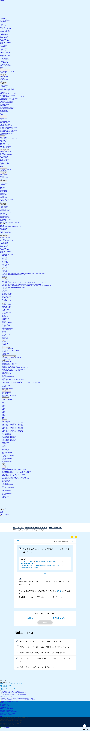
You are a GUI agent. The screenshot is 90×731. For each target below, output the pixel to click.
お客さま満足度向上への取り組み (6, 390)
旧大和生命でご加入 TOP (5, 45)
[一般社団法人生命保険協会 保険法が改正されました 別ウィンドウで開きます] (13, 692)
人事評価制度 (5, 483)
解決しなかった (59, 618)
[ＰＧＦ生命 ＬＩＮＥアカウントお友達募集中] (10, 691)
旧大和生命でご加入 (3, 167)
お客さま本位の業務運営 (7, 388)
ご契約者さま (3, 18)
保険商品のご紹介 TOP (7, 293)
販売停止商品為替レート (4, 278)
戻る (18, 540)
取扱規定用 (4, 276)
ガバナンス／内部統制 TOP (8, 348)
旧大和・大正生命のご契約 (29, 567)
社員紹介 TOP (5, 468)
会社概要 (4, 346)
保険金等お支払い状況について (4, 150)
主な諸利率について (6, 312)
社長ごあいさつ (5, 343)
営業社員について (6, 480)
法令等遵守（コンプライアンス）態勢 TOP (11, 357)
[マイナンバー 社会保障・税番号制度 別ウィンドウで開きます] (18, 699)
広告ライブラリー (6, 442)
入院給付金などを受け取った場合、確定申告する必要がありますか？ (46, 647)
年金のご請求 (2, 136)
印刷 (72, 541)
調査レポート (4, 420)
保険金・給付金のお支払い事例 (3, 116)
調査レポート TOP (6, 421)
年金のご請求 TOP (4, 137)
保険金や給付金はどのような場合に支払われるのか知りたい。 (43, 641)
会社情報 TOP (5, 316)
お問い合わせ (5, 497)
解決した (30, 618)
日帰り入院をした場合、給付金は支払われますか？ (39, 667)
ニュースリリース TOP (7, 399)
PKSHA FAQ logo (86, 729)
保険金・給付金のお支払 (55, 527)
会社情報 (4, 315)
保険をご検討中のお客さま (8, 254)
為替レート (4, 255)
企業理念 (4, 344)
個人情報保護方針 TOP (7, 361)
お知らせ (4, 418)
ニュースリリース (5, 398)
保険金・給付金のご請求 (3, 75)
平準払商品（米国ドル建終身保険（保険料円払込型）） (14, 274)
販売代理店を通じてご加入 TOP (7, 20)
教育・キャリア (5, 481)
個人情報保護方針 (5, 360)
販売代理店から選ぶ (6, 307)
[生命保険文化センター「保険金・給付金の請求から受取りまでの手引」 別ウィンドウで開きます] (17, 698)
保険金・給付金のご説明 (3, 83)
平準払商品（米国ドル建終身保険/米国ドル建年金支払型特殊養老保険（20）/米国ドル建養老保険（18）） (25, 273)
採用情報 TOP (5, 445)
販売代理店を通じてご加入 (5, 69)
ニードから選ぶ (5, 309)
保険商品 (4, 291)
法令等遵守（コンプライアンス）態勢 (9, 356)
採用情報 (4, 443)
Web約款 (4, 313)
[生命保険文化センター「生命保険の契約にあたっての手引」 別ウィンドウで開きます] (13, 696)
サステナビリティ (6, 396)
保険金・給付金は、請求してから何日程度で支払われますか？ (43, 653)
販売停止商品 (5, 310)
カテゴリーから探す (18, 527)
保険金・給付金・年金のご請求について (36, 527)
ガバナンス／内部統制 (6, 347)
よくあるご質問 (5, 496)
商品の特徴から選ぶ (6, 306)
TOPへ (84, 726)
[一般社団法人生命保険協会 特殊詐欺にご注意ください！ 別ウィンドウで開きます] (14, 694)
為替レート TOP (5, 257)
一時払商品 (4, 271)
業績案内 (4, 386)
